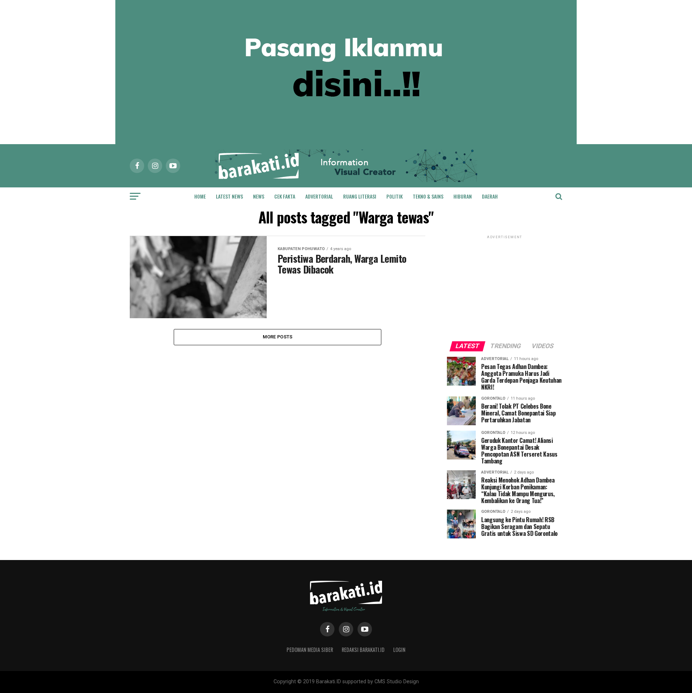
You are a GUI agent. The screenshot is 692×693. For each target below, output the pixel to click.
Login (399, 649)
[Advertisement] (505, 285)
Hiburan (462, 196)
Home (200, 196)
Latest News (229, 196)
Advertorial (319, 196)
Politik (394, 196)
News (258, 196)
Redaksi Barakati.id (363, 649)
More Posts (278, 336)
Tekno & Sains (428, 196)
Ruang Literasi (359, 196)
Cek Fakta (284, 196)
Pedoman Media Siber (310, 649)
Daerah (490, 196)
